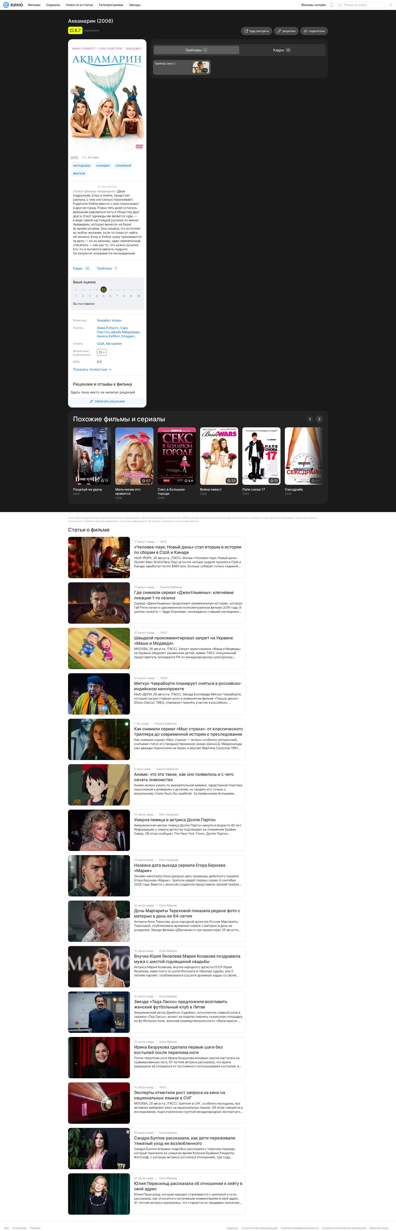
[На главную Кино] (16, 5)
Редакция (232, 1228)
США (100, 344)
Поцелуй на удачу (87, 489)
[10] (138, 296)
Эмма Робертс (108, 328)
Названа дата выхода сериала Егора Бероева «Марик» (179, 868)
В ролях (78, 327)
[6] (111, 296)
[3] (90, 296)
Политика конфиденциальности (300, 1228)
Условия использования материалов (344, 1228)
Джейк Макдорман (125, 332)
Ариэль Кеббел (108, 336)
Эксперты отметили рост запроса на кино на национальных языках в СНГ (179, 1095)
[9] (131, 296)
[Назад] (310, 419)
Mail (6, 1228)
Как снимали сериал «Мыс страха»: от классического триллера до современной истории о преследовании (188, 731)
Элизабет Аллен (109, 320)
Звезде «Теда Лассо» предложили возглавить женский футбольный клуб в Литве (180, 1004)
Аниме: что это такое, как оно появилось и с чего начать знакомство (184, 777)
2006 (74, 157)
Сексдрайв (294, 489)
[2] (83, 296)
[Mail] (6, 5)
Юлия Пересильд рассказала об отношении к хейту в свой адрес (188, 1186)
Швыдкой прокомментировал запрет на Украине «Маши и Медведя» (183, 640)
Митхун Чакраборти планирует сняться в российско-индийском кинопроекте (188, 686)
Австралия (114, 344)
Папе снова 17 (253, 489)
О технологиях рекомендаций (259, 1228)
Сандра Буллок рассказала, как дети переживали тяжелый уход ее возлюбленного (184, 1141)
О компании (19, 1228)
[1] (77, 296)
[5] (104, 296)
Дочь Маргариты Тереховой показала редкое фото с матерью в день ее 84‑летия (187, 913)
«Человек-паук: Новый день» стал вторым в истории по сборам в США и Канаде (187, 550)
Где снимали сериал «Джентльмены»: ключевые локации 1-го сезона (184, 595)
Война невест (211, 489)
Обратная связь (379, 1228)
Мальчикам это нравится (127, 491)
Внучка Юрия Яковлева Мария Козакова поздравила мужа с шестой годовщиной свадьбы (187, 959)
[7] (118, 296)
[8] (125, 296)
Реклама (35, 1228)
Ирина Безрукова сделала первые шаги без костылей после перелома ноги (178, 1050)
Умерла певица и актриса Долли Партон (175, 819)
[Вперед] (319, 419)
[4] (97, 296)
